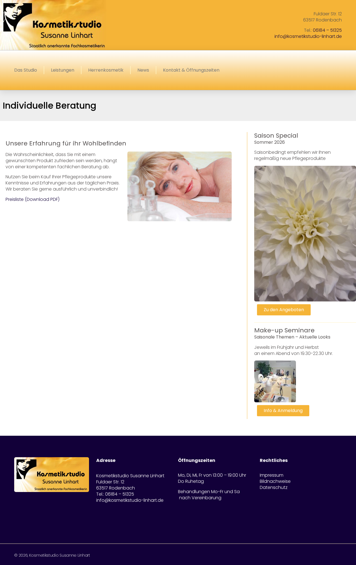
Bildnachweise (275, 481)
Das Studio (25, 70)
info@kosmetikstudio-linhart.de (308, 36)
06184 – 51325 (327, 30)
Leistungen (62, 70)
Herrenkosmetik (105, 70)
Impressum (271, 475)
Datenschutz (274, 487)
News (143, 70)
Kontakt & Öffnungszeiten (191, 70)
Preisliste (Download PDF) (33, 199)
